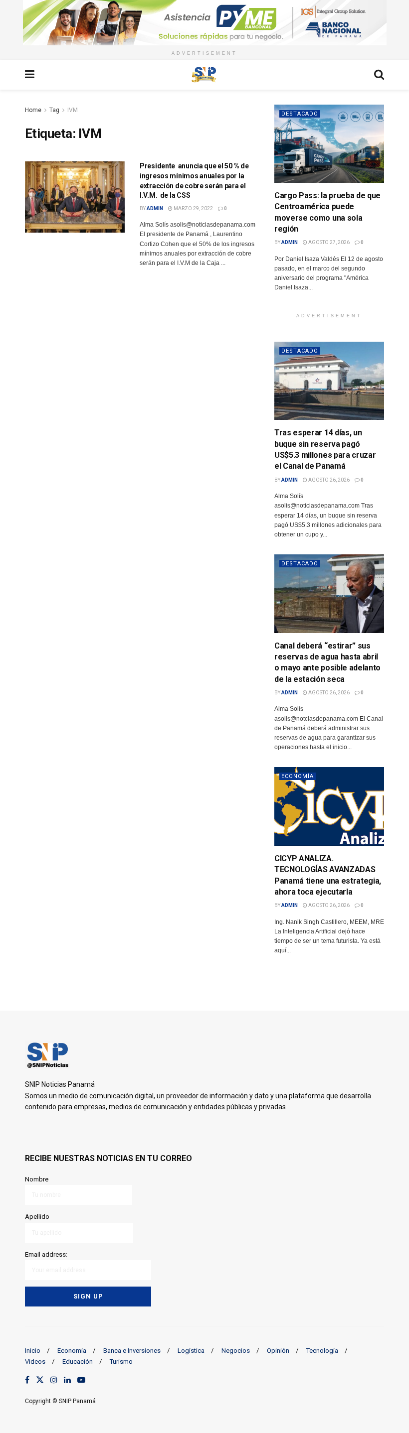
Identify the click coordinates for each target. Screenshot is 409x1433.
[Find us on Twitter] (40, 1380)
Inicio (32, 1350)
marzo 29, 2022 (193, 208)
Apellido (37, 1216)
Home (33, 110)
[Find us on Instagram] (53, 1380)
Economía (297, 776)
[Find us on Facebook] (27, 1380)
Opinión (278, 1350)
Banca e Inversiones (132, 1350)
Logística (191, 1350)
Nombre (36, 1179)
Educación (77, 1361)
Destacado (299, 114)
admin (155, 208)
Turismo (121, 1361)
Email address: (46, 1254)
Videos (35, 1361)
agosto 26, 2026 (328, 480)
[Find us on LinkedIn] (67, 1380)
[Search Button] (379, 75)
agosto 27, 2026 (328, 242)
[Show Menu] (29, 75)
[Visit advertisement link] (204, 22)
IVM (72, 110)
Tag (54, 110)
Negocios (235, 1350)
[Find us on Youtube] (81, 1380)
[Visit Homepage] (204, 75)
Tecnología (322, 1350)
